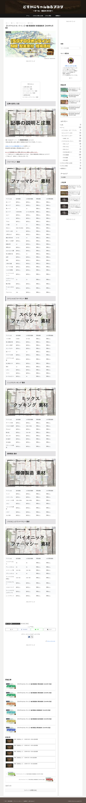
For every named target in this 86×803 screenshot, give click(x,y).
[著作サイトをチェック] (29, 637)
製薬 (27, 623)
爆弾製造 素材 (27, 95)
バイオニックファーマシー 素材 (31, 97)
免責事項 (25, 801)
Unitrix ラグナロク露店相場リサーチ (14, 146)
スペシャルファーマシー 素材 (30, 91)
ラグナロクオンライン (16, 623)
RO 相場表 (8, 623)
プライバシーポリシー (18, 801)
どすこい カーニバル (71, 65)
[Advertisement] (30, 71)
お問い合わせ (31, 801)
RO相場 (23, 623)
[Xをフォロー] (32, 637)
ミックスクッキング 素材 (29, 93)
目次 (29, 84)
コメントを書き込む (30, 790)
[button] (50, 629)
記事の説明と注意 (28, 86)
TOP (5, 801)
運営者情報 (10, 801)
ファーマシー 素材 (28, 89)
